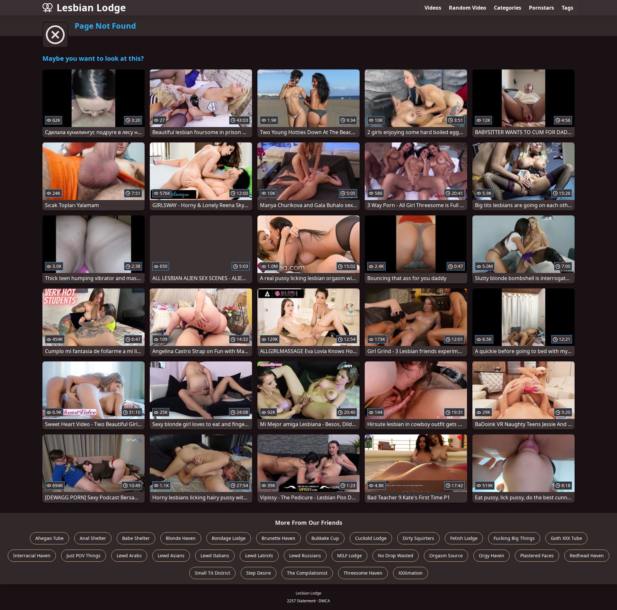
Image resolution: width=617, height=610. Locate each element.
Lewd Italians (215, 555)
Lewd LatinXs (259, 555)
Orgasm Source (446, 555)
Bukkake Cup (325, 538)
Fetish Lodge (464, 538)
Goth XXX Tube (566, 538)
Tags (567, 7)
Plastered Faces (537, 555)
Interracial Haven (31, 555)
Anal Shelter (93, 538)
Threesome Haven (363, 573)
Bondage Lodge (229, 538)
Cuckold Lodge (371, 538)
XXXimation (410, 573)
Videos (433, 7)
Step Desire (258, 573)
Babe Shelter (136, 538)
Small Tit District (212, 573)
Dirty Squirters (418, 538)
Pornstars (541, 7)
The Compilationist (307, 573)
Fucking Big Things (514, 538)
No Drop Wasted (395, 555)
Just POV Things (84, 555)
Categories (507, 7)
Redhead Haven (587, 555)
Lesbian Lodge (91, 7)
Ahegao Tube (49, 538)
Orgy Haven (491, 555)
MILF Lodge (349, 555)
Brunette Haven (278, 538)
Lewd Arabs (129, 555)
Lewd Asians (171, 555)
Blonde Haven (181, 538)
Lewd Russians (305, 555)
